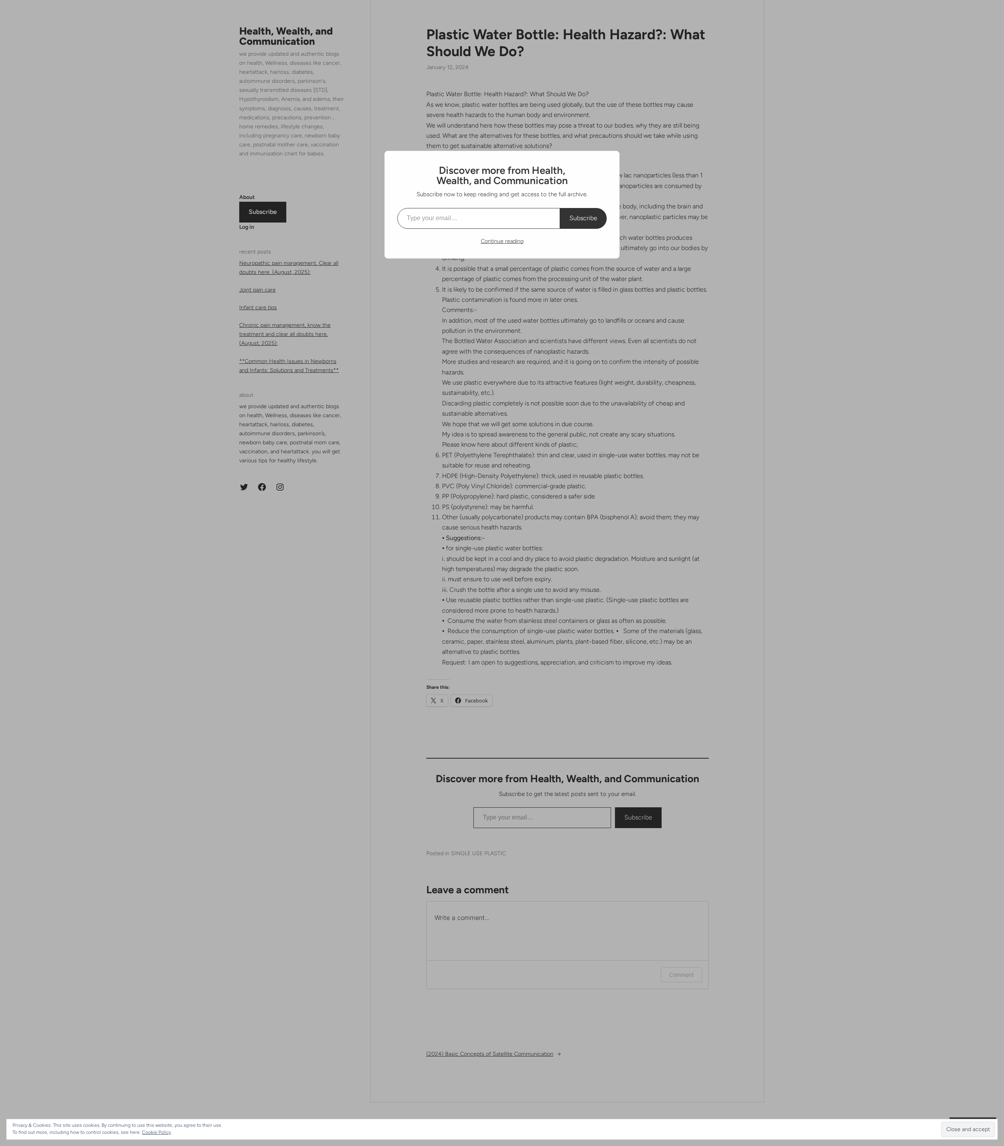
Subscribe (583, 218)
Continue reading (502, 241)
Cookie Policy (156, 1132)
